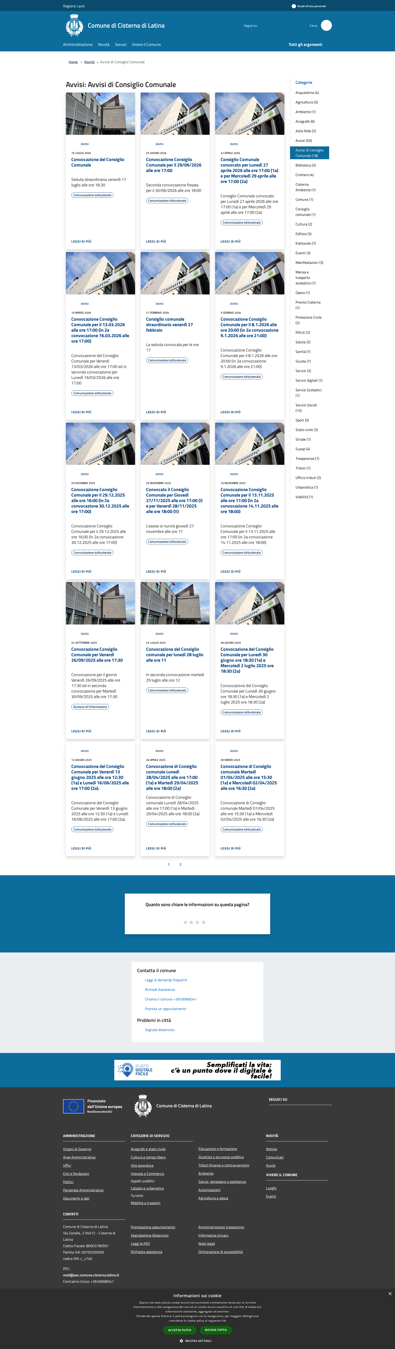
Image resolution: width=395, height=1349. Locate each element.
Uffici (67, 1165)
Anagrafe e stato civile (148, 1149)
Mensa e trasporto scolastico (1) (305, 277)
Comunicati (275, 1157)
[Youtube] (285, 25)
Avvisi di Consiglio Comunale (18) (309, 152)
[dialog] (197, 1319)
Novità (89, 62)
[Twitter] (274, 25)
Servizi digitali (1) (309, 380)
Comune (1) (304, 199)
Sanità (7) (303, 351)
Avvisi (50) (304, 140)
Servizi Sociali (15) (306, 407)
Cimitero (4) (305, 174)
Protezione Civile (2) (309, 320)
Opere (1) (303, 292)
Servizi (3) (303, 370)
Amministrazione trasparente (221, 1227)
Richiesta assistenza (146, 1251)
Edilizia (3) (303, 233)
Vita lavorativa (142, 1165)
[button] (197, 1341)
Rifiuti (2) (303, 332)
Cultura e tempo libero (148, 1157)
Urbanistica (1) (307, 487)
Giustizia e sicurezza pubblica (221, 1157)
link (223, 1321)
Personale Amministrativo (83, 1190)
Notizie (271, 1149)
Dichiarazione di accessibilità (220, 1251)
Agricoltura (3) (307, 102)
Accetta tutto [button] (179, 1330)
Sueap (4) (303, 449)
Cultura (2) (304, 224)
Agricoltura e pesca (213, 1198)
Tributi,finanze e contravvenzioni (223, 1165)
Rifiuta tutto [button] (216, 1330)
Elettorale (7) (306, 243)
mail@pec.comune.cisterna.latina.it (91, 1275)
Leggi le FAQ (140, 1243)
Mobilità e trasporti (145, 1203)
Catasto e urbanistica (147, 1188)
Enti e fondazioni (76, 1173)
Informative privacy (213, 1235)
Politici (68, 1182)
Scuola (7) (303, 361)
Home (73, 62)
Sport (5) (302, 420)
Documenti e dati (76, 1198)
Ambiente (206, 1173)
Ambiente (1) (305, 111)
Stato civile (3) (307, 429)
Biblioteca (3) (306, 165)
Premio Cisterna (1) (308, 304)
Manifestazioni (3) (309, 262)
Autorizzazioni (209, 1190)
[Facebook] (262, 25)
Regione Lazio (74, 6)
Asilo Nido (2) (306, 131)
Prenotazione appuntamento (153, 1227)
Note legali (206, 1243)
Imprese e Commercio (147, 1173)
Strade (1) (303, 439)
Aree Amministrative (79, 1157)
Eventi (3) (303, 253)
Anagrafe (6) (305, 121)
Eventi (271, 1196)
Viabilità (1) (304, 497)
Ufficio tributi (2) (308, 477)
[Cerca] (326, 25)
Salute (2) (303, 342)
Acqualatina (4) (307, 92)
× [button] (390, 1294)
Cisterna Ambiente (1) (305, 187)
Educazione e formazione (217, 1148)
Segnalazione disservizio (149, 1235)
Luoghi (271, 1188)
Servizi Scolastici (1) (309, 392)
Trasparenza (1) (307, 458)
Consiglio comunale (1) (305, 211)
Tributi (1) (303, 468)
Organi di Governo (77, 1149)
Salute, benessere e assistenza (222, 1181)
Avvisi (85, 144)
